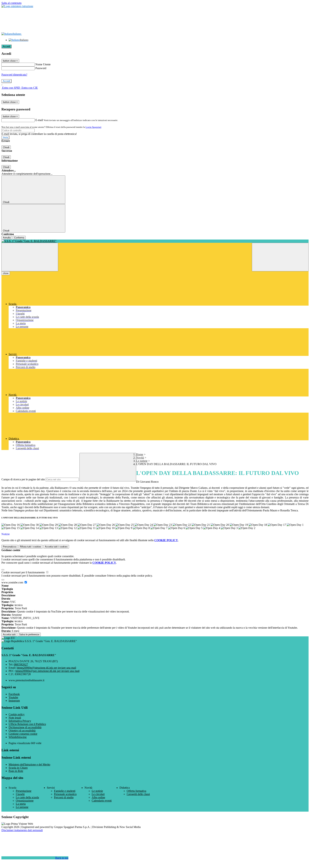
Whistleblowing (18, 737)
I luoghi (20, 794)
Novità (140, 457)
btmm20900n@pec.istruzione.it (47, 670)
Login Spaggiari (93, 127)
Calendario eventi (102, 800)
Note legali (15, 717)
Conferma (19, 237)
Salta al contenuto (11, 2)
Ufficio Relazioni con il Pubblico (27, 724)
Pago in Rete (16, 770)
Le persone (22, 807)
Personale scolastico (65, 794)
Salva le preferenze (29, 634)
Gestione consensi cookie (23, 733)
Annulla (7, 237)
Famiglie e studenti (64, 790)
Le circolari (98, 794)
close (5, 273)
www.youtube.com (12, 582)
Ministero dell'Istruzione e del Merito (29, 764)
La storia (21, 803)
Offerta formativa (136, 790)
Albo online (98, 797)
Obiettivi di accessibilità (22, 730)
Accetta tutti (56, 546)
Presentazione (23, 790)
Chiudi (6, 147)
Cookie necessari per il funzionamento (23, 572)
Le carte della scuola (27, 797)
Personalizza (9, 546)
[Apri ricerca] (280, 257)
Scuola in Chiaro (18, 767)
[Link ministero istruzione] (17, 6)
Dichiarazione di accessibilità (25, 727)
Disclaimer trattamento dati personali (22, 830)
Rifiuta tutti (30, 546)
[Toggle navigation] (29, 257)
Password (40, 68)
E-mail (39, 120)
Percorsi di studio (64, 797)
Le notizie (141, 460)
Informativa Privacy (20, 720)
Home (139, 454)
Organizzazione (25, 800)
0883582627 (21, 664)
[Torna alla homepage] (155, 241)
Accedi (6, 46)
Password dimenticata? (14, 74)
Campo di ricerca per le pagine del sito (23, 479)
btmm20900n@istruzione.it (46, 667)
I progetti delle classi (138, 794)
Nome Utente (43, 64)
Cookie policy (17, 714)
